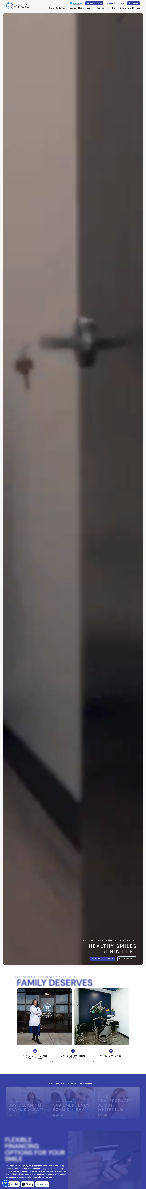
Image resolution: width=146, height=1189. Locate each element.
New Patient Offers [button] (109, 8)
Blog (98, 8)
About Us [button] (72, 8)
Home (51, 8)
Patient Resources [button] (86, 8)
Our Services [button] (60, 8)
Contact (136, 8)
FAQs (130, 8)
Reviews (123, 8)
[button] (5, 1183)
